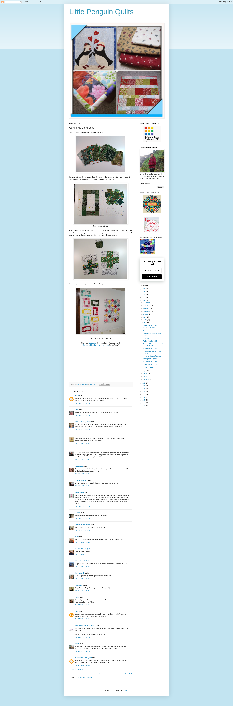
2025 (144, 292)
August (145, 314)
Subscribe (151, 276)
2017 (144, 394)
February (146, 376)
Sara (76, 450)
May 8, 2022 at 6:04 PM (82, 637)
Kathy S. (77, 513)
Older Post (128, 674)
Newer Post (73, 674)
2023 (144, 297)
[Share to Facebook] (107, 384)
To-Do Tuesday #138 (150, 325)
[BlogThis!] (102, 384)
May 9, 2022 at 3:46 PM (82, 665)
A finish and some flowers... (152, 356)
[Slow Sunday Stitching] (151, 232)
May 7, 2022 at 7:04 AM (82, 486)
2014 (144, 403)
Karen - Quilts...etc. (81, 480)
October (146, 308)
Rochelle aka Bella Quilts (83, 658)
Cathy (77, 537)
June (145, 320)
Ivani (76, 436)
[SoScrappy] (152, 142)
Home (101, 674)
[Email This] (100, 384)
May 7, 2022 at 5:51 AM (82, 403)
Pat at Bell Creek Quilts (83, 549)
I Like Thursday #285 (150, 361)
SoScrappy (93, 343)
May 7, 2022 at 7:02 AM (82, 474)
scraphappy (79, 466)
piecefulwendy (80, 573)
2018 (144, 391)
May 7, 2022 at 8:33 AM (82, 530)
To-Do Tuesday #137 (150, 341)
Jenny (77, 410)
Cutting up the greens (150, 359)
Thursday (146, 338)
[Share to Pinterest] (109, 384)
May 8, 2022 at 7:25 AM (82, 619)
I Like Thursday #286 (150, 348)
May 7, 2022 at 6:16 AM (82, 429)
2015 (144, 400)
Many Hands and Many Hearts (85, 625)
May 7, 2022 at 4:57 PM (82, 578)
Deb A (77, 395)
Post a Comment (77, 670)
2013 (144, 406)
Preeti (77, 597)
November (147, 305)
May (145, 322)
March (145, 374)
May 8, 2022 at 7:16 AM (82, 605)
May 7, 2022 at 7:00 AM (82, 460)
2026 (144, 289)
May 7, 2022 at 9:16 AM (82, 542)
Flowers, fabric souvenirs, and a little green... (153, 345)
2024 (144, 295)
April (145, 371)
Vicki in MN (78, 585)
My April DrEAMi (148, 367)
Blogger (125, 690)
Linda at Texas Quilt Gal (83, 422)
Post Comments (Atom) (85, 677)
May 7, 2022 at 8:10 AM (82, 518)
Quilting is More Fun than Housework (96, 345)
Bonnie (77, 643)
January (146, 379)
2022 (144, 300)
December (147, 303)
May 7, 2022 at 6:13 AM (82, 415)
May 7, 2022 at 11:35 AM (83, 554)
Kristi (76, 611)
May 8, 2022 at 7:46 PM (82, 651)
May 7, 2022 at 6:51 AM (82, 443)
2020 (144, 386)
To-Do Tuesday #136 (150, 364)
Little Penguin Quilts (101, 12)
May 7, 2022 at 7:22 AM (82, 506)
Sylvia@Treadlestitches (83, 561)
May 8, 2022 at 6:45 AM (82, 590)
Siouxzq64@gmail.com (82, 525)
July (144, 317)
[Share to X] (104, 384)
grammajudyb (79, 492)
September (147, 311)
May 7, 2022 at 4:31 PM (82, 566)
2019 (144, 389)
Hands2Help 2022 (149, 328)
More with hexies (148, 331)
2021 (144, 383)
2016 (144, 397)
